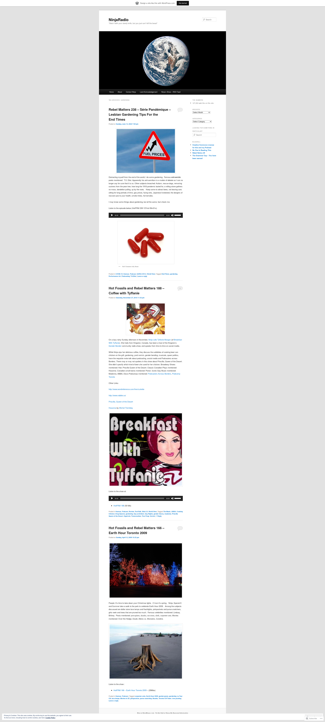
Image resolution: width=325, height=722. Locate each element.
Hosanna (113, 407)
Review (131, 511)
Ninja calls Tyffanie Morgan (159, 339)
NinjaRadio (118, 19)
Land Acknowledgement (148, 92)
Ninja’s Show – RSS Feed (170, 92)
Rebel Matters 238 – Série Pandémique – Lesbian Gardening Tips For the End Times (140, 114)
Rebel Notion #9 (198, 153)
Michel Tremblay (126, 407)
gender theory (159, 514)
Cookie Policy (50, 718)
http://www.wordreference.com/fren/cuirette (126, 389)
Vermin (152, 516)
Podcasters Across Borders (159, 373)
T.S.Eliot (133, 276)
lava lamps (116, 698)
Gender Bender (115, 345)
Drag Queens (120, 514)
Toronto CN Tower (165, 698)
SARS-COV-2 (141, 274)
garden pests (163, 696)
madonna (168, 514)
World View (151, 274)
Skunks (155, 698)
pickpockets (134, 698)
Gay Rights (149, 514)
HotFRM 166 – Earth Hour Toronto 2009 (130, 690)
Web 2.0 (145, 511)
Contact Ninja (131, 92)
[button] (146, 570)
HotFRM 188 (118, 505)
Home (111, 92)
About (120, 92)
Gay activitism (139, 514)
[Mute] (172, 215)
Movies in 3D (125, 698)
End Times (165, 274)
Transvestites (136, 516)
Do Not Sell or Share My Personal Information (171, 713)
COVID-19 (119, 274)
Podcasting (126, 276)
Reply (159, 516)
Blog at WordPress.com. (146, 713)
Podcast (133, 274)
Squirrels (127, 516)
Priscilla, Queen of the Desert (121, 401)
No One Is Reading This (201, 150)
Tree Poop (145, 516)
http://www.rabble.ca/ (117, 395)
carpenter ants (140, 696)
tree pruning (176, 698)
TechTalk (138, 511)
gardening (173, 274)
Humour (126, 274)
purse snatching (146, 698)
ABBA (173, 511)
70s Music (167, 511)
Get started (183, 3)
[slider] (178, 215)
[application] (146, 215)
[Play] (112, 215)
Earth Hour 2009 (152, 696)
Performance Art (115, 276)
